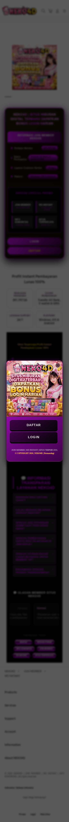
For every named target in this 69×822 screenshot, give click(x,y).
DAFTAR (34, 425)
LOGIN (33, 437)
